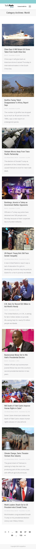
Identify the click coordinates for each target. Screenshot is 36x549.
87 (25, 532)
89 (12, 535)
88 (30, 532)
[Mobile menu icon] (30, 6)
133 (21, 535)
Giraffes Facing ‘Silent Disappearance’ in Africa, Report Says (16, 102)
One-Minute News (9, 157)
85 (16, 532)
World (6, 55)
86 (21, 532)
